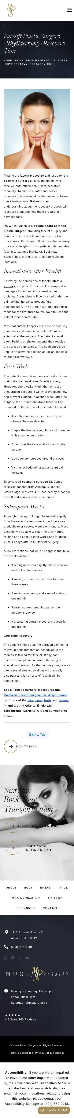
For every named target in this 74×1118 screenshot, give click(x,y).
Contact (50, 908)
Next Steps (18, 791)
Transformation (28, 809)
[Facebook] (12, 958)
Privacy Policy (43, 1053)
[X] (20, 958)
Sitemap (60, 1053)
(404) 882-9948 (21, 947)
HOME (8, 60)
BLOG (19, 60)
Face (64, 887)
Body (28, 887)
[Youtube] (27, 958)
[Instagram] (5, 958)
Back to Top (37, 734)
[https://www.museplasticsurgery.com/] (11, 10)
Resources (26, 908)
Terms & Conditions (21, 1053)
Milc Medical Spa (26, 898)
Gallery (55, 898)
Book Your (20, 800)
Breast (46, 887)
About (11, 887)
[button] (69, 10)
